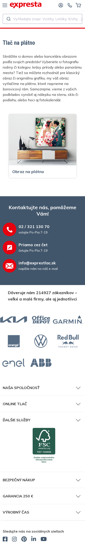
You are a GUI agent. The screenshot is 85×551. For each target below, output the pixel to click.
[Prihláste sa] (60, 5)
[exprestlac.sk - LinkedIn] (33, 539)
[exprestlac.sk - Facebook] (5, 539)
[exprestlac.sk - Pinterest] (24, 539)
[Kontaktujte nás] (70, 5)
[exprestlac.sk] (25, 5)
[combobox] (42, 19)
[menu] (5, 5)
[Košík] (78, 5)
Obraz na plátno (28, 171)
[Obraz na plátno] (42, 139)
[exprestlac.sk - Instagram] (14, 539)
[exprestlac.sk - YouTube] (44, 539)
